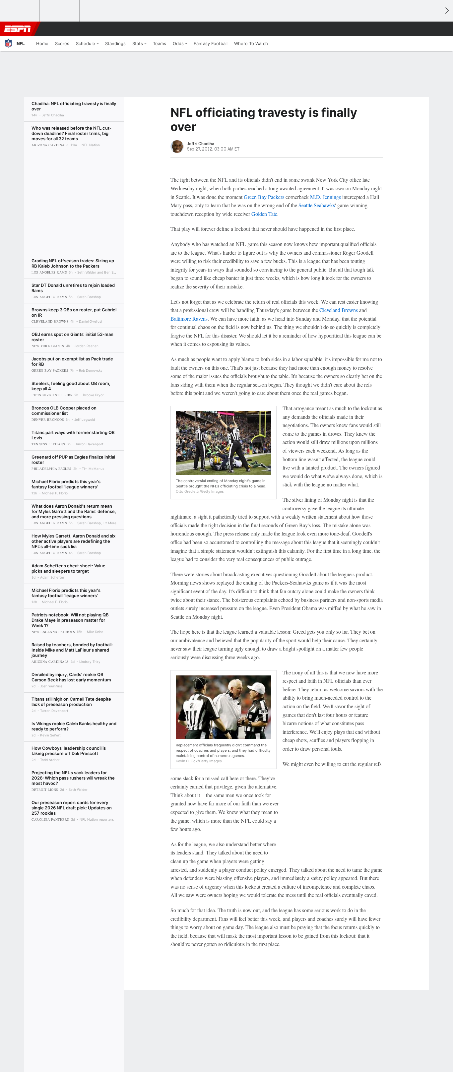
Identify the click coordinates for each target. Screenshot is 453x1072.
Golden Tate (264, 213)
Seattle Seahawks (316, 205)
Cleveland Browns (338, 309)
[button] (431, 29)
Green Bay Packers (264, 196)
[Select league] (20, 11)
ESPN (17, 29)
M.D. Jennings (325, 196)
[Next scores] (446, 11)
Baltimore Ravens (189, 318)
